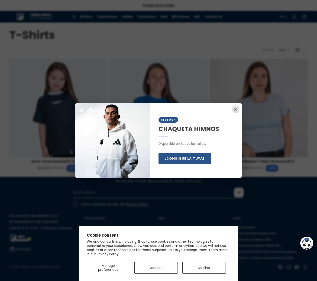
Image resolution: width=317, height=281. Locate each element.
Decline (204, 267)
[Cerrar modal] (235, 109)
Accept (156, 267)
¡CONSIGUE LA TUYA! (184, 158)
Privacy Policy (108, 254)
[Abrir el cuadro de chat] (306, 243)
